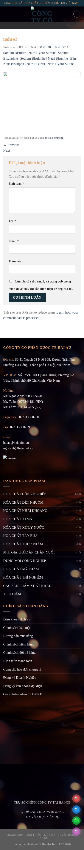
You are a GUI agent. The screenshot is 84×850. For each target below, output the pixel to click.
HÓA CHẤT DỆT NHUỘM (23, 502)
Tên (12, 221)
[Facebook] (31, 25)
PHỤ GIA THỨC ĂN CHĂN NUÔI (28, 552)
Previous (11, 145)
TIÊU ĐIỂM (12, 594)
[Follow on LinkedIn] (53, 25)
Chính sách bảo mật (16, 628)
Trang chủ (14, 834)
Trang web (15, 261)
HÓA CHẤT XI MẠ (17, 519)
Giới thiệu (33, 834)
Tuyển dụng (67, 834)
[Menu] (5, 14)
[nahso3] (42, 100)
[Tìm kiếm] (76, 14)
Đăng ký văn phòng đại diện (22, 686)
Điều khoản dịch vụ (16, 619)
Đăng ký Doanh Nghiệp (19, 677)
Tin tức (42, 838)
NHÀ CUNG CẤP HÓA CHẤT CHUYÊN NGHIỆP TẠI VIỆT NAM (41, 3)
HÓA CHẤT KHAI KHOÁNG (25, 510)
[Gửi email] (42, 25)
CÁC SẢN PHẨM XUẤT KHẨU (27, 586)
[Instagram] (36, 25)
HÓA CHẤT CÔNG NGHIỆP (24, 494)
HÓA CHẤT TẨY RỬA (20, 536)
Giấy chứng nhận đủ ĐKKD (22, 694)
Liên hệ (49, 834)
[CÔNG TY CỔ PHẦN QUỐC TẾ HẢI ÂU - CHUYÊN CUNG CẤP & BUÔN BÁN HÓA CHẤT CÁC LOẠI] (42, 14)
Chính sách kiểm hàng (18, 644)
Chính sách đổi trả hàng (19, 652)
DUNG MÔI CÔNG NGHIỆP (24, 561)
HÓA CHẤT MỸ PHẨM (21, 569)
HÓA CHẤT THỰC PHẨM (23, 544)
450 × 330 (44, 47)
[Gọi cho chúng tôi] (47, 25)
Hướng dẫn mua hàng (18, 636)
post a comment (54, 137)
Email (14, 241)
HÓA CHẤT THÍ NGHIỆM (23, 577)
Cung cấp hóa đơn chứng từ (22, 669)
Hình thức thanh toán (17, 661)
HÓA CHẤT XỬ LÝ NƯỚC (23, 527)
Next (8, 150)
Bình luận (16, 183)
